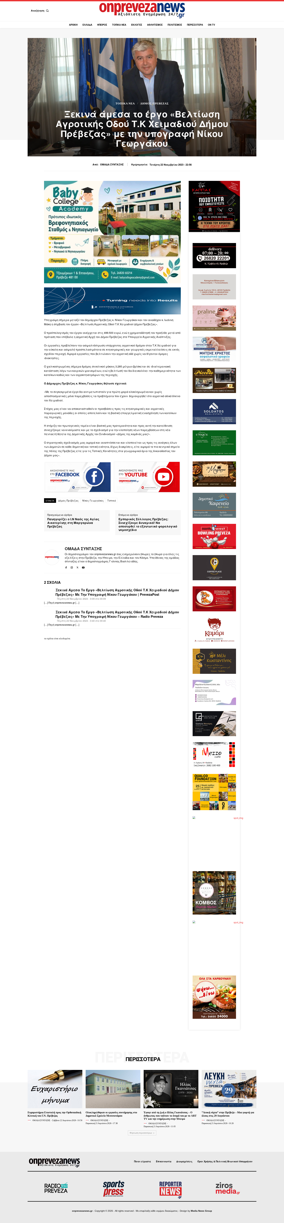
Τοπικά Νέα (125, 103)
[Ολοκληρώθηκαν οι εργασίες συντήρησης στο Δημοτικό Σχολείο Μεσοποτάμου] (113, 1089)
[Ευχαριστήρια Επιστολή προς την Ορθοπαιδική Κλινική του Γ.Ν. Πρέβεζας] (55, 1089)
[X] (77, 567)
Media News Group (201, 1211)
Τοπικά (111, 500)
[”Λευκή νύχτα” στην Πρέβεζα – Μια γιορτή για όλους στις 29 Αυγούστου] (229, 1089)
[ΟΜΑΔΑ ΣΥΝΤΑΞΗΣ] (52, 557)
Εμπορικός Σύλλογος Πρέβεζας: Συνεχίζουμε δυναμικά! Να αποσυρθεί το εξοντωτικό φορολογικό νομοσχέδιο (147, 524)
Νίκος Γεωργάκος (93, 500)
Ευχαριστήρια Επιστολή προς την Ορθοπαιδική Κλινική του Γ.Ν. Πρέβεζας (54, 1114)
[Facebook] (66, 567)
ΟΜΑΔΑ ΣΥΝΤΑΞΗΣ (112, 164)
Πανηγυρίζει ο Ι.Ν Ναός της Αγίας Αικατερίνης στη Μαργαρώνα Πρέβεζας (73, 522)
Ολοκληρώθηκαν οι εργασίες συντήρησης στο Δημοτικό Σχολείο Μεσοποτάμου (111, 1114)
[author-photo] (30, 1120)
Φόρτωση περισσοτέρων (141, 1132)
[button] (40, 10)
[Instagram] (72, 567)
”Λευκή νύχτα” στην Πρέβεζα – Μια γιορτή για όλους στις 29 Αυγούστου (228, 1114)
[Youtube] (83, 567)
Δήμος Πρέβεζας (154, 103)
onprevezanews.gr (82, 1211)
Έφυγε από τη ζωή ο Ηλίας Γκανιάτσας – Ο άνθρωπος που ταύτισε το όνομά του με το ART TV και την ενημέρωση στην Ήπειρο (170, 1115)
